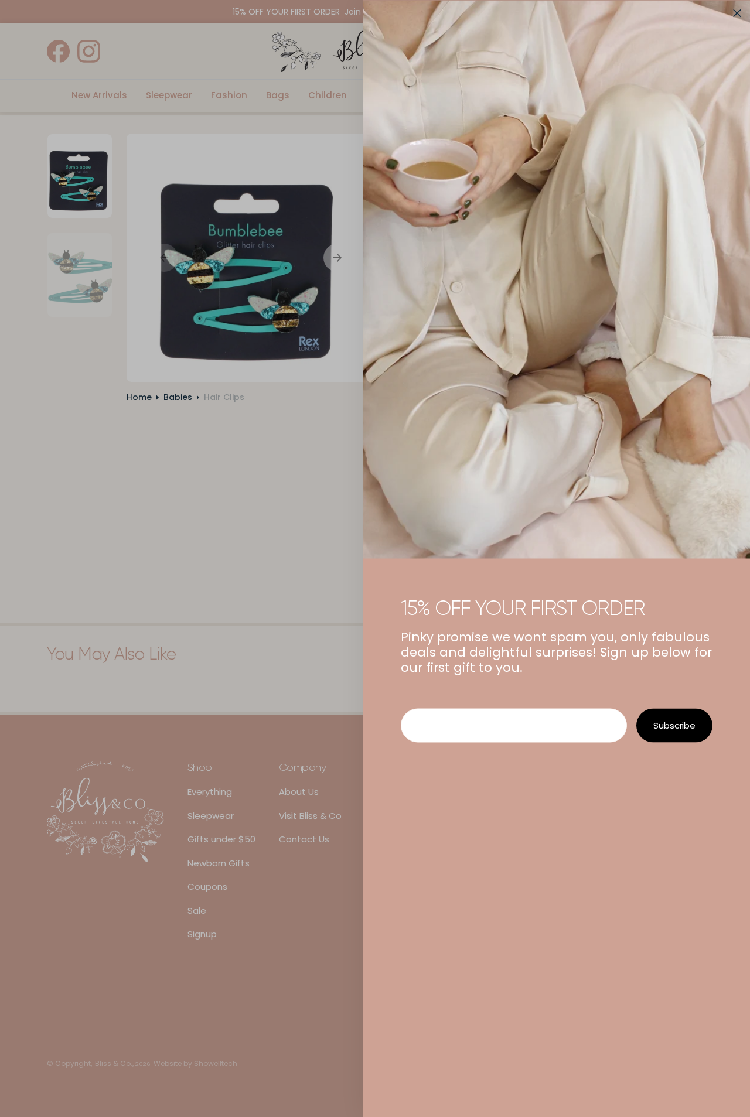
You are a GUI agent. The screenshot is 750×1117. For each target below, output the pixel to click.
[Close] (737, 13)
